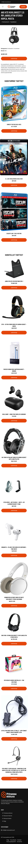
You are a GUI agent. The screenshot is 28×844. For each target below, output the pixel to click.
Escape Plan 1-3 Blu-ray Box (14, 233)
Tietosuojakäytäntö (11, 841)
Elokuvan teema (7, 818)
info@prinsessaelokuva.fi (6, 1)
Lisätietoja (14, 58)
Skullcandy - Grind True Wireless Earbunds (14, 414)
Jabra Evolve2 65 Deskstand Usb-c (14, 281)
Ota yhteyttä (13, 840)
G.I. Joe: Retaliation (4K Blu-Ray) (14, 179)
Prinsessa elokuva (7, 813)
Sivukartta (19, 841)
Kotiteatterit (5, 22)
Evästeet (19, 840)
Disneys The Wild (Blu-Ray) (14, 124)
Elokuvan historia (7, 815)
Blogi (4, 821)
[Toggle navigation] (2, 6)
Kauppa (23, 6)
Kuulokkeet (13, 22)
